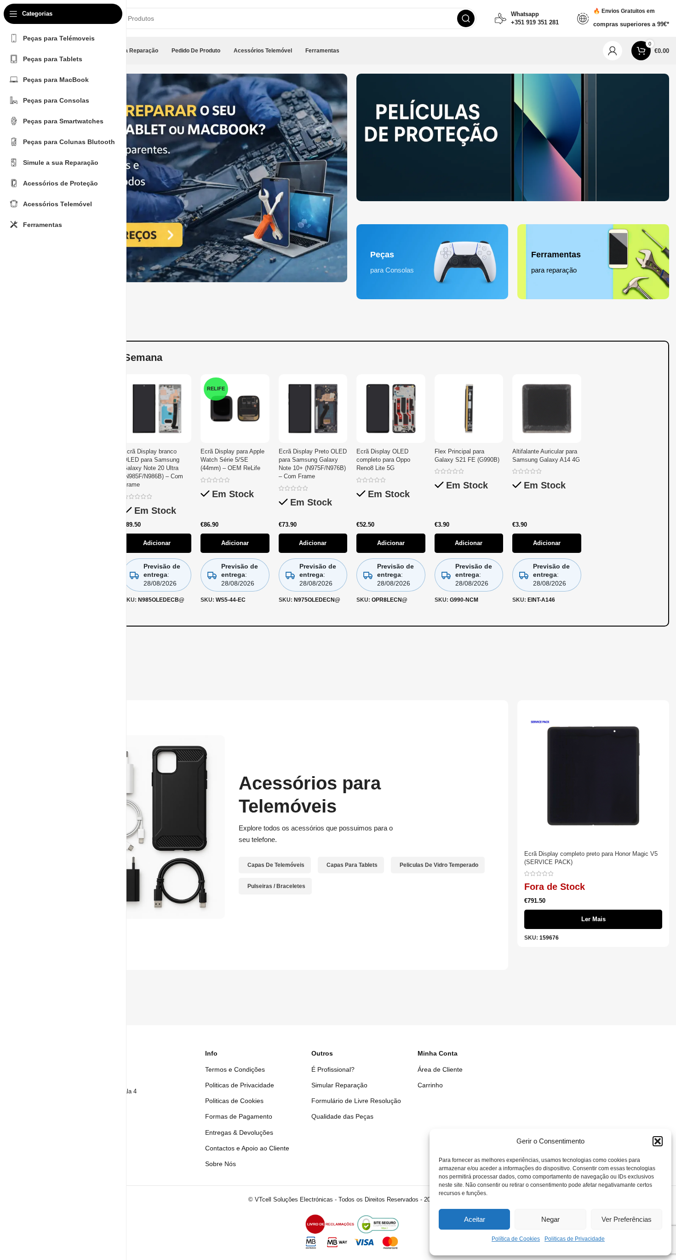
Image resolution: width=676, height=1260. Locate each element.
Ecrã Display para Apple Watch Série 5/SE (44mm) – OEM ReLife (232, 459)
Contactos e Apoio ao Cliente (247, 1148)
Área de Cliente (440, 1069)
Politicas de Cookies (234, 1100)
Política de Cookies (516, 1239)
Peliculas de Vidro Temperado (439, 865)
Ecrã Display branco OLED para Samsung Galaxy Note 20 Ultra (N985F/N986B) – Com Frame (153, 468)
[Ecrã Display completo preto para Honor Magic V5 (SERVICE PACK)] (593, 776)
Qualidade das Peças (342, 1116)
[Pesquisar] (466, 18)
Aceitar (474, 1219)
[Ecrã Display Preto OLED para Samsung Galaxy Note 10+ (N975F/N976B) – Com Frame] (313, 408)
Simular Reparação (339, 1085)
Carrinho (430, 1085)
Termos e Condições (235, 1069)
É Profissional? (333, 1069)
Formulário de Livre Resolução (356, 1100)
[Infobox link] (527, 18)
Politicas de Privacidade (574, 1239)
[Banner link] (512, 137)
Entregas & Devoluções (239, 1132)
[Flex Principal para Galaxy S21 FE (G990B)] (469, 408)
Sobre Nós (220, 1163)
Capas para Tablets (352, 865)
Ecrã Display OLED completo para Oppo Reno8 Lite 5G (383, 459)
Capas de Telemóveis (275, 865)
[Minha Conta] (612, 50)
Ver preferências (627, 1219)
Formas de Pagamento (238, 1116)
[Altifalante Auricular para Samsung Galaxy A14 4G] (546, 408)
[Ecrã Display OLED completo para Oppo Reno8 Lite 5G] (390, 408)
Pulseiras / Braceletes (276, 886)
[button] (657, 1141)
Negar (550, 1219)
